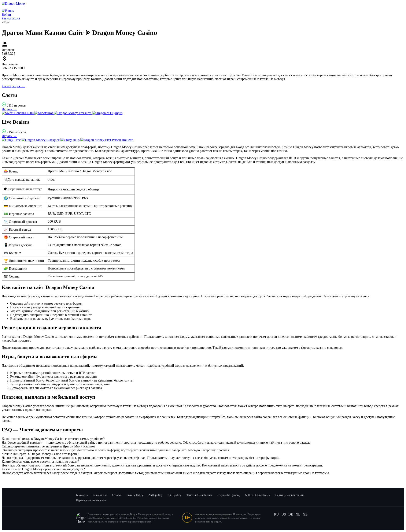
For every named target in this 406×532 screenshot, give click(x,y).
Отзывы (117, 494)
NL (298, 514)
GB (305, 514)
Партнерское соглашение (91, 500)
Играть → (9, 109)
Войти (6, 14)
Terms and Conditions (199, 494)
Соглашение (100, 494)
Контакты (82, 494)
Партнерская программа (289, 494)
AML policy (155, 494)
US (283, 514)
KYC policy (174, 494)
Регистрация (11, 18)
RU (276, 514)
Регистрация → (13, 86)
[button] (203, 439)
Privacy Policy (135, 494)
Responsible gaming (228, 494)
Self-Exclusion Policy (257, 494)
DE (290, 514)
